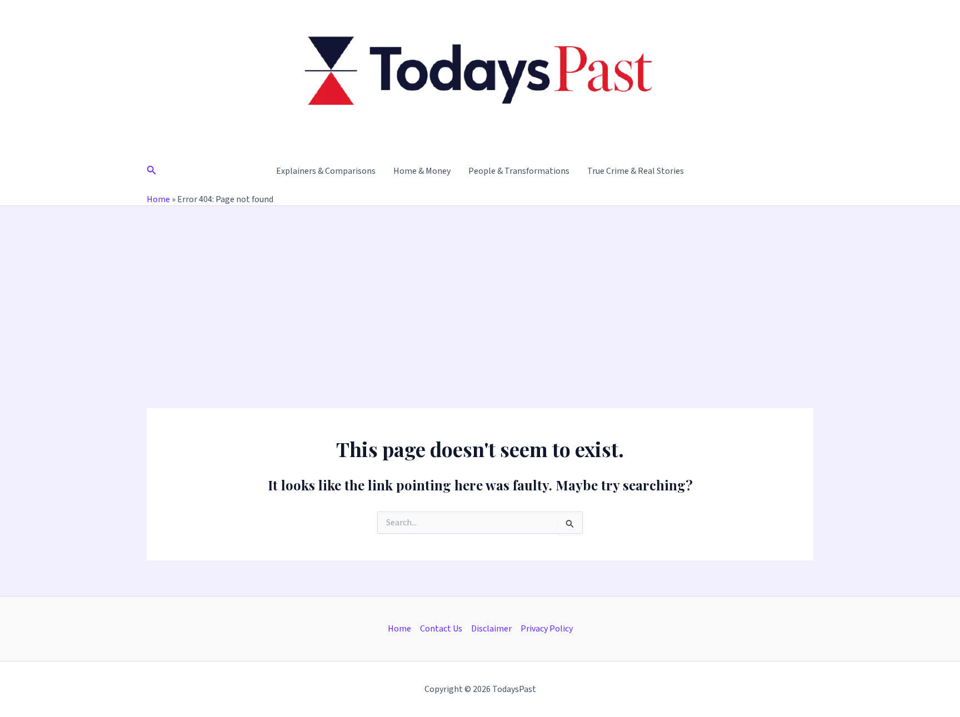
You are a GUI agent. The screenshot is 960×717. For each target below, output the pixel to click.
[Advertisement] (480, 289)
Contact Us (441, 629)
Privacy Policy (547, 629)
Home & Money (422, 171)
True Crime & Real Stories (635, 171)
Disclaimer (491, 629)
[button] (152, 171)
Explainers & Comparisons (326, 171)
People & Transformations (518, 171)
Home (158, 199)
